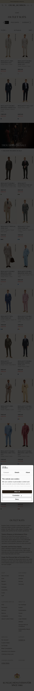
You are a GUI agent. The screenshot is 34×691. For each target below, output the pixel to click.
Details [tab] (17, 472)
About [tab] (28, 472)
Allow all (17, 491)
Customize (16, 495)
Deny (17, 499)
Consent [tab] (6, 472)
